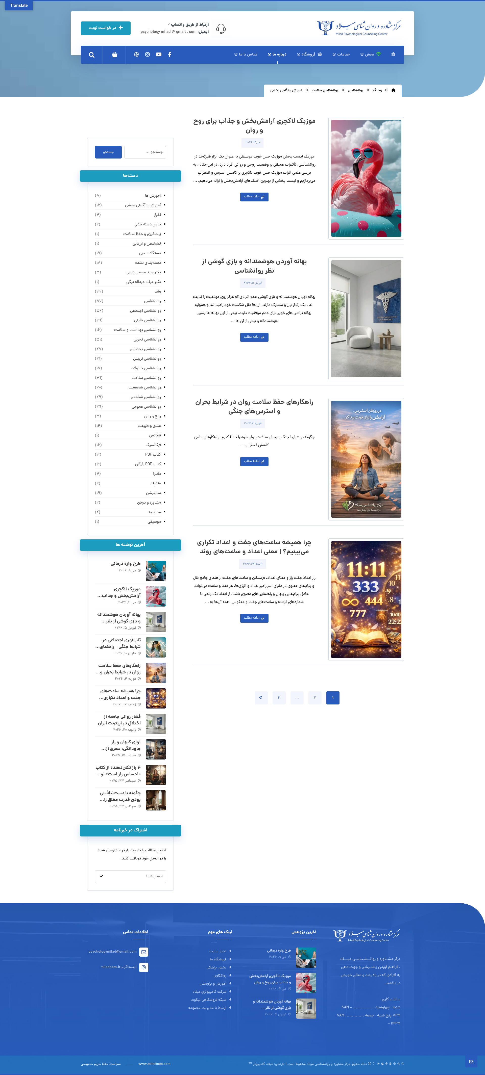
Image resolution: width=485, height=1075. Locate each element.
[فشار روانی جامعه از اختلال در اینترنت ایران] (156, 724)
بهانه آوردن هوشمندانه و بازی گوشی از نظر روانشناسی (119, 621)
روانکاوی (220, 976)
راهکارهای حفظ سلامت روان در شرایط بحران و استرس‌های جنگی (119, 672)
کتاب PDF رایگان (148, 464)
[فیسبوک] (170, 54)
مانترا (157, 474)
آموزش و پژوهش (213, 984)
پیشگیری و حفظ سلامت (142, 234)
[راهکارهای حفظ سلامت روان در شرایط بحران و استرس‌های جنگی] (156, 673)
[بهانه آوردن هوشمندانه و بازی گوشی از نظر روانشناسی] (156, 622)
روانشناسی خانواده (146, 368)
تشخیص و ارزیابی (147, 244)
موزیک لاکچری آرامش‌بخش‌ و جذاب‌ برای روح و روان (121, 596)
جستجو (108, 152)
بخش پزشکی (216, 968)
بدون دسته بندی (147, 225)
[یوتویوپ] (159, 54)
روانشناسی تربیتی (147, 359)
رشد (158, 292)
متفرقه (156, 484)
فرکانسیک (153, 445)
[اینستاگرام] (147, 54)
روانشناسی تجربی (147, 340)
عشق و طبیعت (149, 426)
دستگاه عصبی (150, 253)
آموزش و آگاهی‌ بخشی (143, 205)
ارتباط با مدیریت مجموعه (207, 1008)
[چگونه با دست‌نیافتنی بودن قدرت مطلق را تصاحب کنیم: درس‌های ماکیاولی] (156, 800)
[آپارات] (136, 54)
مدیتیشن (153, 493)
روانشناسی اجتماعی (145, 311)
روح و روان (152, 416)
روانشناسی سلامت (146, 378)
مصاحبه (155, 512)
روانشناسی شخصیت (145, 388)
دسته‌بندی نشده (148, 263)
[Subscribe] (102, 876)
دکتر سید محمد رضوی (144, 273)
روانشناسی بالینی (147, 321)
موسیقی (154, 522)
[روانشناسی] (359, 27)
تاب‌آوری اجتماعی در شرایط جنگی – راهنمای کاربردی (120, 647)
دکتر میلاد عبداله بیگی (143, 282)
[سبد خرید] (114, 55)
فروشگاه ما (218, 960)
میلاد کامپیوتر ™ (261, 1064)
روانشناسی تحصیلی (145, 349)
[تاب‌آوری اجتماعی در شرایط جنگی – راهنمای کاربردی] (156, 647)
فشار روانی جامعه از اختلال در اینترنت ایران (119, 720)
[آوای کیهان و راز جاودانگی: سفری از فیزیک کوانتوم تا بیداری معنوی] (156, 749)
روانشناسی (152, 301)
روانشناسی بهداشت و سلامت (137, 330)
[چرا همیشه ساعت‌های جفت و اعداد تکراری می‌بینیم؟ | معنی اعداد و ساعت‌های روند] (156, 698)
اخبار (157, 215)
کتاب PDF (153, 455)
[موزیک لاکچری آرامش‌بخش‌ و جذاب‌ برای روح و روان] (156, 596)
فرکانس (155, 436)
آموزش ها (153, 196)
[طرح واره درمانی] (156, 571)
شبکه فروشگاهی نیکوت (208, 1000)
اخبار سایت (217, 952)
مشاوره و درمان (149, 503)
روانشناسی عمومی (146, 407)
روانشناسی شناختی (146, 397)
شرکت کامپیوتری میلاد (209, 992)
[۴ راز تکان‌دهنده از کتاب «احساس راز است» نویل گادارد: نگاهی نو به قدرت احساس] (156, 775)
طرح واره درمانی (126, 564)
